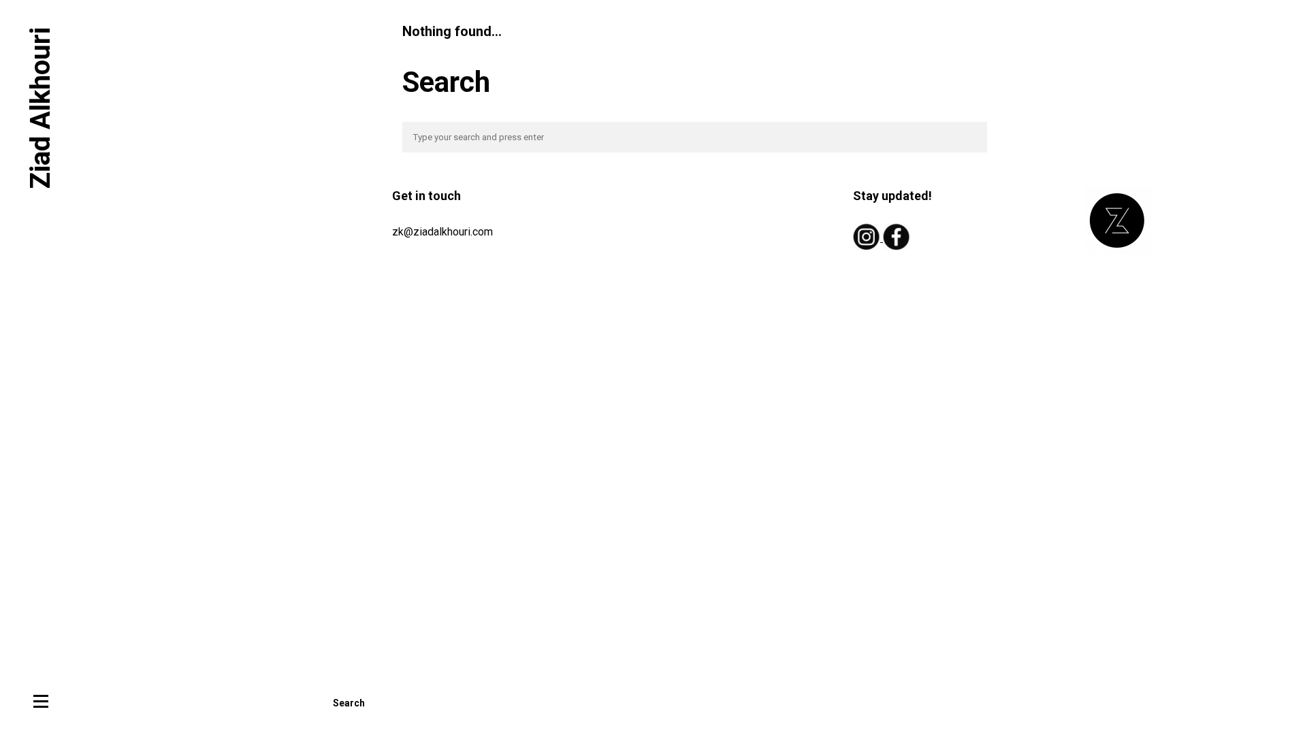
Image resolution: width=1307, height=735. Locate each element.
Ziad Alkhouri (40, 108)
